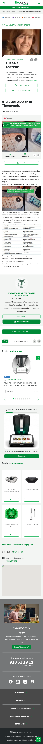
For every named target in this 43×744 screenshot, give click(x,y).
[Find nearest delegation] (3, 3)
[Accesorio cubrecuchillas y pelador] (11, 479)
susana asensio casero (8, 11)
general (19, 11)
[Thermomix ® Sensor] (31, 514)
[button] (39, 3)
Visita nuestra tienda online (20, 7)
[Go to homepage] (21, 3)
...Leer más (33, 80)
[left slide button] (4, 399)
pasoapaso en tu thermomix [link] (32, 11)
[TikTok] (32, 681)
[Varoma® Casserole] (31, 479)
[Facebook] (10, 681)
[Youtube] (18, 681)
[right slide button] (39, 399)
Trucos (7, 377)
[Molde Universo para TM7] (11, 514)
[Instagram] (25, 681)
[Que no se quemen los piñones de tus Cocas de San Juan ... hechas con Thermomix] (21, 366)
